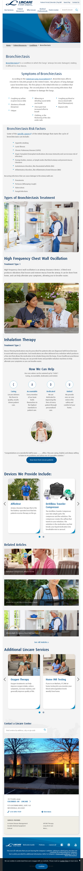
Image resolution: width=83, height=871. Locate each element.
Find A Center (54, 10)
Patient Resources (20, 10)
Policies (42, 845)
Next (77, 504)
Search (76, 10)
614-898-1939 (15, 812)
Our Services (9, 10)
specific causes (23, 134)
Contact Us (75, 2)
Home (8, 45)
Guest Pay (67, 2)
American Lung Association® (38, 79)
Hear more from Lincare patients (41, 460)
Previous (5, 504)
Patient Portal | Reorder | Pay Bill (51, 2)
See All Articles (41, 642)
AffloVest (16, 504)
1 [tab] (39, 537)
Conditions (33, 45)
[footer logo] (13, 845)
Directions (47, 812)
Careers (51, 845)
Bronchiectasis (12, 63)
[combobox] (69, 10)
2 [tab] (43, 537)
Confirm (41, 866)
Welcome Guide (29, 845)
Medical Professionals (43, 10)
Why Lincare (31, 10)
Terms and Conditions (63, 854)
